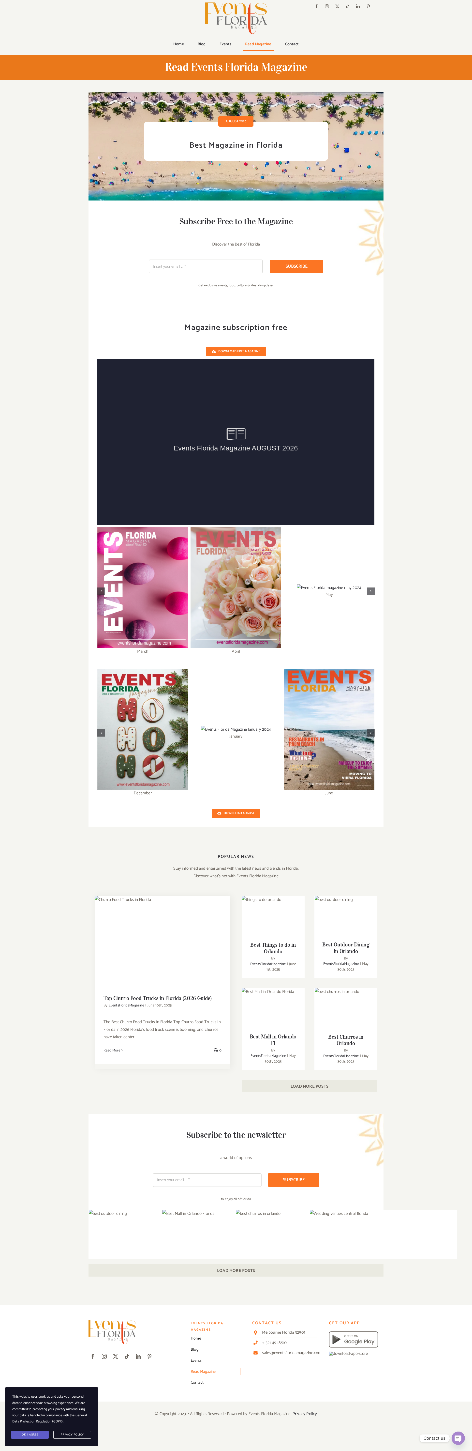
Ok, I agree (30, 1434)
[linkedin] (358, 6)
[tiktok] (348, 6)
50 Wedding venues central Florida (383, 1254)
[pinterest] (368, 6)
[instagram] (327, 6)
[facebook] (317, 6)
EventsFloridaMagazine (126, 1005)
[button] (101, 591)
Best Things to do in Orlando (273, 910)
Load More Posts (309, 1086)
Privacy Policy (305, 1413)
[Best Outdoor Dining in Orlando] (346, 917)
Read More (111, 1050)
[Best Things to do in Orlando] (273, 917)
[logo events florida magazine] (236, 4)
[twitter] (337, 6)
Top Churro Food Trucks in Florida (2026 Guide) (162, 937)
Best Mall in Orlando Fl (273, 1004)
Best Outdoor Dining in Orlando (346, 910)
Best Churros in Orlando (346, 1004)
